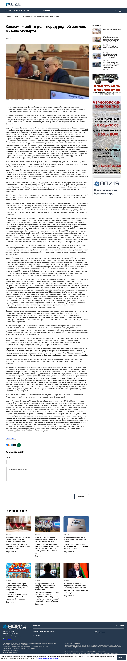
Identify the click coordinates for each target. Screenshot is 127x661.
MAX (19, 445)
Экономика (11, 438)
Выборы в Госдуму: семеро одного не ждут (111, 46)
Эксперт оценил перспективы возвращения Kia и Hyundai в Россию (75, 539)
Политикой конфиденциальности (46, 658)
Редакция (120, 625)
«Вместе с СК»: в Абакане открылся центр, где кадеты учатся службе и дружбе (46, 539)
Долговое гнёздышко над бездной (112, 30)
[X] (14, 445)
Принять (121, 657)
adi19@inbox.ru (99, 632)
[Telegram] (12, 445)
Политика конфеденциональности (43, 631)
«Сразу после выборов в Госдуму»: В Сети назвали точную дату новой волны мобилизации (45, 586)
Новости (46, 11)
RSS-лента (36, 635)
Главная (8, 16)
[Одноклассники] (9, 445)
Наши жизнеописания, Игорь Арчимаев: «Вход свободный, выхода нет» (111, 39)
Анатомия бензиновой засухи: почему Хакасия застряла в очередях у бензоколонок (111, 65)
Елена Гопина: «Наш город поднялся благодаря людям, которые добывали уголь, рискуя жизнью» (17, 586)
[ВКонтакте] (7, 445)
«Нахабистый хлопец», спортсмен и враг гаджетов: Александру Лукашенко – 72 (75, 586)
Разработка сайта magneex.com (12, 636)
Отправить (81, 496)
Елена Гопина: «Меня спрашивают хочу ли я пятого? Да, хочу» (110, 55)
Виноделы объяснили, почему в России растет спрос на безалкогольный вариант (18, 539)
